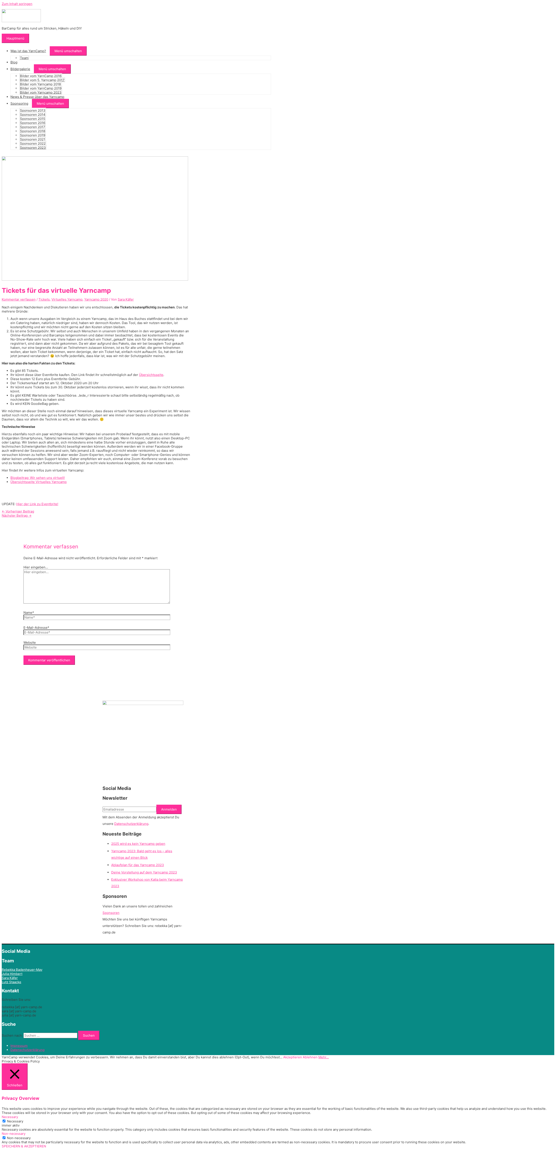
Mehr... (323, 1057)
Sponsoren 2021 (32, 139)
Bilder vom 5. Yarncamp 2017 (42, 80)
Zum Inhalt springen (17, 4)
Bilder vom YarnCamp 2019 (40, 88)
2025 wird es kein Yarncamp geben (138, 844)
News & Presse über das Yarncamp (37, 97)
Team (24, 58)
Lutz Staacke (11, 982)
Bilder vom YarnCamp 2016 (40, 76)
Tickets (44, 299)
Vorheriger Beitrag (18, 511)
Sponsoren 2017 (32, 127)
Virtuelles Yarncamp (67, 299)
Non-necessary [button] (13, 1134)
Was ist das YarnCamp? (28, 51)
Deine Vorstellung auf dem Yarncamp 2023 (144, 872)
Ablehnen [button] (310, 1057)
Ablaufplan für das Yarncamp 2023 (137, 865)
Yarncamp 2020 (96, 299)
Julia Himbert (12, 974)
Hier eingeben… (35, 567)
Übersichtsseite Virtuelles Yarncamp (38, 482)
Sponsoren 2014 (32, 115)
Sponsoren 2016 (32, 123)
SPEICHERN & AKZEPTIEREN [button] (24, 1146)
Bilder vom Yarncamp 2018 (40, 84)
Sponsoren (111, 913)
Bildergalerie (20, 69)
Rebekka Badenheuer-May (22, 970)
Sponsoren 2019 (32, 135)
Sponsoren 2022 (33, 143)
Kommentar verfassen (19, 299)
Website (29, 642)
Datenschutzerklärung (131, 824)
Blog (13, 62)
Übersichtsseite (151, 375)
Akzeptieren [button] (292, 1057)
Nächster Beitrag (16, 515)
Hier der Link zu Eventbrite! (37, 504)
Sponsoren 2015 (32, 119)
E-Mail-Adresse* (36, 627)
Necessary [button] (10, 1117)
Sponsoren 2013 (32, 110)
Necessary (15, 1121)
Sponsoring (19, 103)
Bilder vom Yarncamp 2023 (40, 92)
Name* (28, 613)
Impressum (19, 1046)
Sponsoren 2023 (33, 148)
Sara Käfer (10, 978)
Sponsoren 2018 (32, 131)
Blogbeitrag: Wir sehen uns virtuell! (37, 478)
